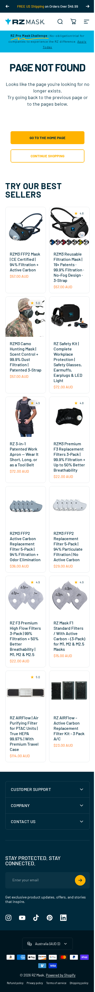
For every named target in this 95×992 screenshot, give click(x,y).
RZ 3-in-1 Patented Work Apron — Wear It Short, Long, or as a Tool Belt (24, 454)
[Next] (87, 6)
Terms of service (65, 987)
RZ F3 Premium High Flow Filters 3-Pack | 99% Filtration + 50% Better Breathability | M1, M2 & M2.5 (25, 638)
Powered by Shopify (58, 979)
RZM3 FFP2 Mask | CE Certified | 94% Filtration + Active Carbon (25, 261)
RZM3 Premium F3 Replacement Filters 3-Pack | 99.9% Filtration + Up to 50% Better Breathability (69, 456)
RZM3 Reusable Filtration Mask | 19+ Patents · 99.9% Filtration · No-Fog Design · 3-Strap (69, 267)
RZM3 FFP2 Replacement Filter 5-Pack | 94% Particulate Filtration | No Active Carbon (68, 546)
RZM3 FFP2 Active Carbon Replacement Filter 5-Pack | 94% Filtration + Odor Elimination (25, 546)
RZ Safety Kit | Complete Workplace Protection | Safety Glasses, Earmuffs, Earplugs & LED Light (68, 362)
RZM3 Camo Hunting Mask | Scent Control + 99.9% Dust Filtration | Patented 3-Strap (25, 356)
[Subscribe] (76, 884)
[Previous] (7, 6)
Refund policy (24, 987)
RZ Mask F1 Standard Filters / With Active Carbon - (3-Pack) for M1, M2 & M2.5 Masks (69, 636)
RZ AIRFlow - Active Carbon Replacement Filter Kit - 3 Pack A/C (69, 728)
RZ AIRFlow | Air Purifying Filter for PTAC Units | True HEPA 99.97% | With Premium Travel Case (24, 733)
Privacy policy (44, 987)
